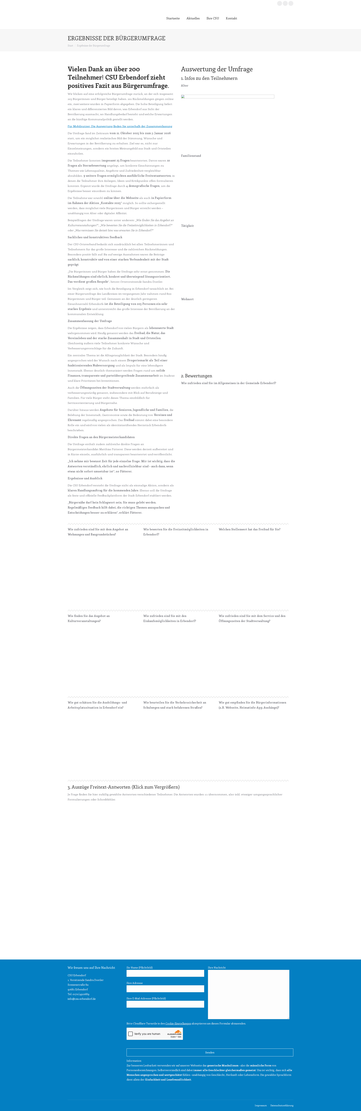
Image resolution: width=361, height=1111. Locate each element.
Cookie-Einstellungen (178, 1023)
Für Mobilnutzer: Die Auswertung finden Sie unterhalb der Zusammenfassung (120, 126)
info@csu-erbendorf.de (82, 999)
